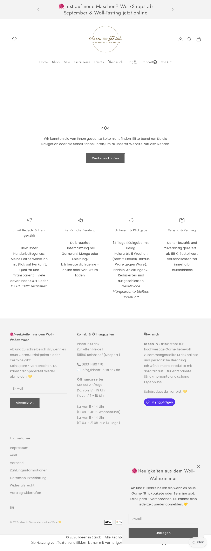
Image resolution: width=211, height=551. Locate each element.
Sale (67, 62)
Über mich (115, 62)
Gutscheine (82, 62)
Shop (56, 62)
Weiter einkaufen (105, 158)
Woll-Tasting (107, 12)
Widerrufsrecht (22, 485)
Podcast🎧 (149, 62)
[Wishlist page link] (14, 39)
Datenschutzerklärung (28, 478)
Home (43, 62)
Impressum (19, 447)
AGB (13, 455)
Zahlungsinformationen (28, 470)
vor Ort (166, 62)
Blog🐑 (132, 62)
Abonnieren (25, 402)
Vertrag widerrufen (25, 492)
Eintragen (163, 533)
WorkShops (133, 6)
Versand (16, 463)
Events (99, 62)
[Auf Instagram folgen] (12, 508)
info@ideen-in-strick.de (101, 370)
